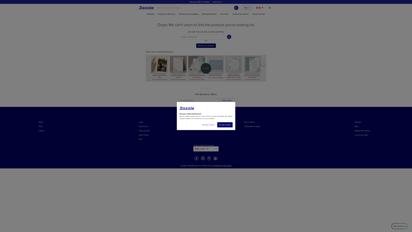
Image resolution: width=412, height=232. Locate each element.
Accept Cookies (225, 125)
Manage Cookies (208, 125)
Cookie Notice (206, 116)
